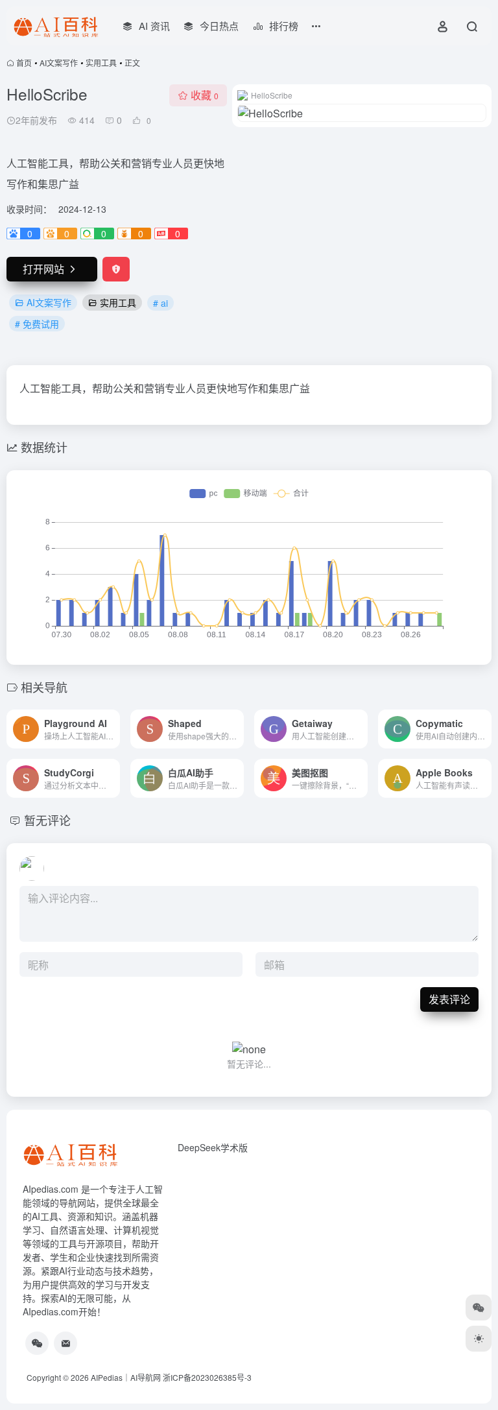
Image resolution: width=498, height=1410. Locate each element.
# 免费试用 (37, 323)
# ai (160, 302)
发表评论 (449, 999)
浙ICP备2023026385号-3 (207, 1377)
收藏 (205, 95)
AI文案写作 (59, 62)
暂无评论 (47, 819)
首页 (24, 62)
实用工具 (101, 62)
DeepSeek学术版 (213, 1147)
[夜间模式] (479, 1339)
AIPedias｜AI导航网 (126, 1377)
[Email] (65, 1343)
